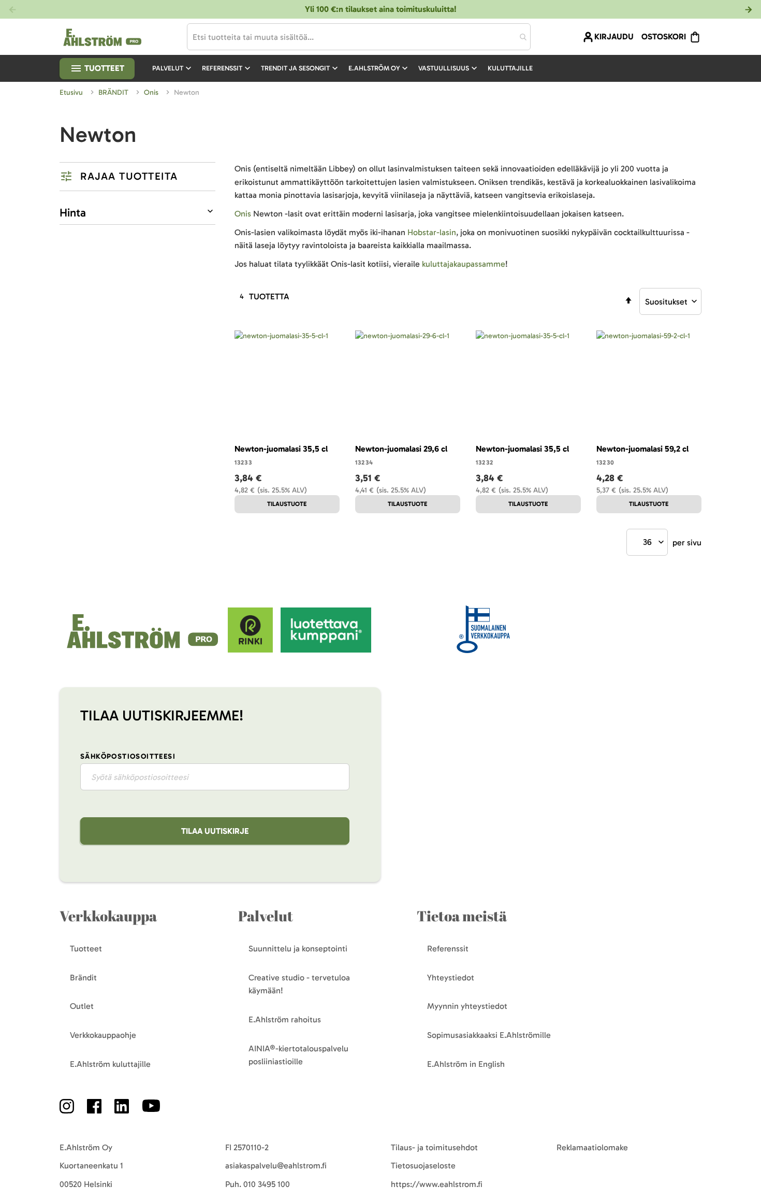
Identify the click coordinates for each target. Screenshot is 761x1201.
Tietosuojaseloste (423, 1165)
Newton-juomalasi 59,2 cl (642, 449)
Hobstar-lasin (431, 232)
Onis (152, 92)
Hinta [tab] (73, 213)
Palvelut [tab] (265, 916)
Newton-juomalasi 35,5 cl (281, 449)
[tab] (137, 176)
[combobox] (359, 36)
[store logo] (144, 650)
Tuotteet (103, 68)
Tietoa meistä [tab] (462, 916)
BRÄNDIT (114, 92)
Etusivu (72, 92)
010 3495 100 (266, 1184)
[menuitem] (173, 68)
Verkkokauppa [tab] (108, 916)
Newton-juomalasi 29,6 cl (401, 449)
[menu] (346, 68)
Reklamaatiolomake (592, 1147)
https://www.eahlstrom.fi (436, 1184)
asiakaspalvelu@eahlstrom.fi (276, 1165)
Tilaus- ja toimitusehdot (434, 1147)
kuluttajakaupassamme (463, 264)
